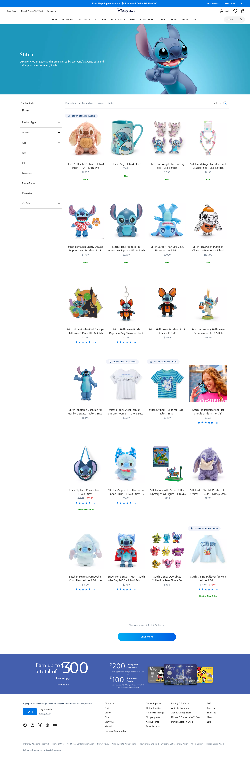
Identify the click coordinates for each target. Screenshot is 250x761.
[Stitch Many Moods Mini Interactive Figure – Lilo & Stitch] (126, 220)
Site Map (211, 712)
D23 (209, 703)
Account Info (152, 721)
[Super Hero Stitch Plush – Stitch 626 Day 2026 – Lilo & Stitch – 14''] (126, 550)
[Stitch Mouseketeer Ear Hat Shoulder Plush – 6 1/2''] (208, 383)
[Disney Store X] (40, 725)
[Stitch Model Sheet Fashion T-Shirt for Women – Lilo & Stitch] (126, 383)
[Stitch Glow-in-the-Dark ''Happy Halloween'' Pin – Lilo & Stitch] (85, 303)
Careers (211, 708)
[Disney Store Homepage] (126, 11)
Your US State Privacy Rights (124, 744)
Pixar (107, 717)
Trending (67, 19)
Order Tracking (153, 708)
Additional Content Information (80, 744)
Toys (132, 19)
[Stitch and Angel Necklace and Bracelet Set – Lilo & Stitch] (208, 137)
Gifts (185, 19)
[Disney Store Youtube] (55, 725)
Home (163, 19)
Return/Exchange (155, 712)
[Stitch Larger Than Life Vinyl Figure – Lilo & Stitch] (167, 220)
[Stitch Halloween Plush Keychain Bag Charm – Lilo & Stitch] (126, 303)
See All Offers (229, 3)
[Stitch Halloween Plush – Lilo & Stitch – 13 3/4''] (167, 303)
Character (27, 193)
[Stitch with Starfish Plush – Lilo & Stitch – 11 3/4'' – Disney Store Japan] (208, 464)
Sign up (29, 711)
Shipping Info (153, 717)
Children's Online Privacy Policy (174, 744)
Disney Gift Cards (180, 703)
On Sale (26, 203)
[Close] (240, 4)
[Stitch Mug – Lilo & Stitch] (126, 137)
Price (24, 163)
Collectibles (147, 19)
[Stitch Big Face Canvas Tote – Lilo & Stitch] (85, 464)
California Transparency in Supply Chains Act (42, 750)
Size (24, 153)
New (54, 19)
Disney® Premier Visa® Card (32, 11)
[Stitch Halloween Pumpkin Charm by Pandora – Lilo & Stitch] (208, 220)
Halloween (84, 19)
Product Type (29, 122)
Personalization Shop (182, 721)
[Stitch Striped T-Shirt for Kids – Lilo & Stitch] (167, 383)
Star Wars (109, 721)
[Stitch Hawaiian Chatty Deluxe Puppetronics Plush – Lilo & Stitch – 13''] (85, 220)
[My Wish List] (235, 11)
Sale (195, 19)
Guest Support (12, 11)
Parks (174, 19)
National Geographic (115, 731)
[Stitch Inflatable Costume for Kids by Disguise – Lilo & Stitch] (85, 383)
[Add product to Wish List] (102, 116)
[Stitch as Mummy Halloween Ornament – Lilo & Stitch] (208, 303)
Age (24, 142)
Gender (26, 132)
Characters (110, 703)
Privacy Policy (45, 713)
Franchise (27, 173)
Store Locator (51, 11)
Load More (146, 636)
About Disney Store (181, 712)
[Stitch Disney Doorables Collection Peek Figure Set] (167, 550)
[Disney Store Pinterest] (47, 725)
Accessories (118, 19)
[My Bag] (243, 11)
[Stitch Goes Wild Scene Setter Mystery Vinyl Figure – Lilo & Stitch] (167, 464)
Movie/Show (28, 183)
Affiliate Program (180, 708)
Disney (108, 712)
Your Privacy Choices (148, 744)
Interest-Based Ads (214, 744)
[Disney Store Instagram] (32, 725)
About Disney (197, 744)
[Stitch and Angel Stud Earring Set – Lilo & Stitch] (167, 137)
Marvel (108, 726)
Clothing (100, 19)
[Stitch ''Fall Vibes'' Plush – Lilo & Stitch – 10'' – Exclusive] (85, 137)
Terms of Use (58, 744)
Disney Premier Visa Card (186, 717)
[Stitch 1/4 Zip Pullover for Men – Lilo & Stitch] (208, 550)
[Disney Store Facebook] (25, 725)
